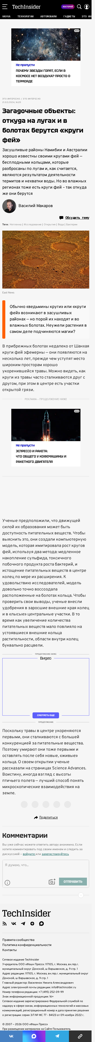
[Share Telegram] (57, 1036)
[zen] (32, 923)
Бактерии (71, 224)
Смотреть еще (46, 715)
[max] (41, 923)
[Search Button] (79, 6)
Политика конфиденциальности (26, 945)
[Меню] (4, 6)
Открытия (50, 224)
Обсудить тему (77, 218)
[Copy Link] (80, 1036)
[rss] (4, 923)
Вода (61, 224)
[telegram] (23, 923)
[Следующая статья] (45, 895)
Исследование (33, 224)
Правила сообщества (18, 940)
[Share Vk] (11, 1036)
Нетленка (15, 224)
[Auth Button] (86, 6)
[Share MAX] (34, 1036)
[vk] (14, 923)
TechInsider (26, 7)
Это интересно (11, 99)
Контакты (9, 950)
